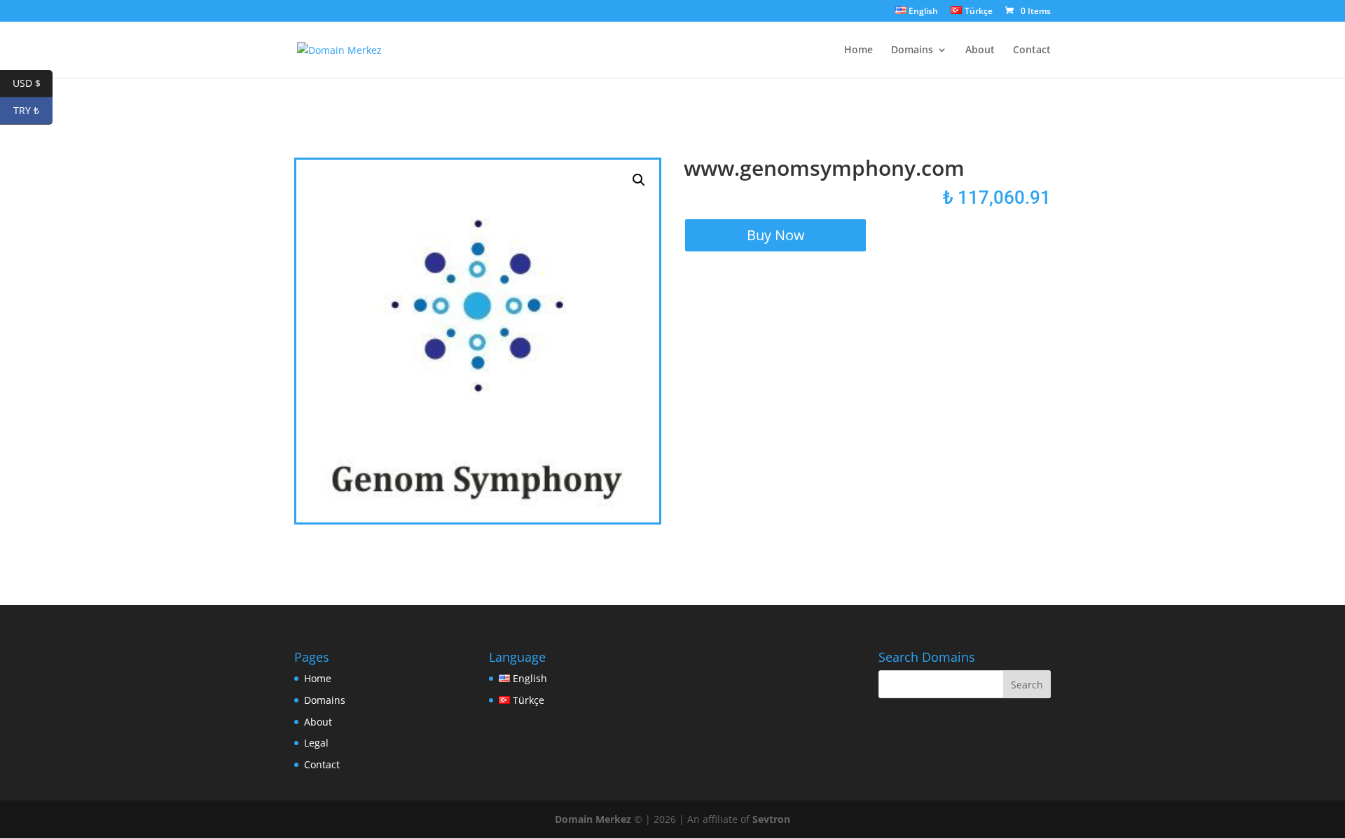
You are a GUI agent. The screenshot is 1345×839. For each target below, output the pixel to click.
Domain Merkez (593, 819)
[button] (638, 180)
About (980, 50)
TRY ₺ (33, 110)
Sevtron (771, 819)
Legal (316, 742)
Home (858, 50)
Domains (912, 50)
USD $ (33, 83)
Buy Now (776, 235)
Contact (1032, 50)
